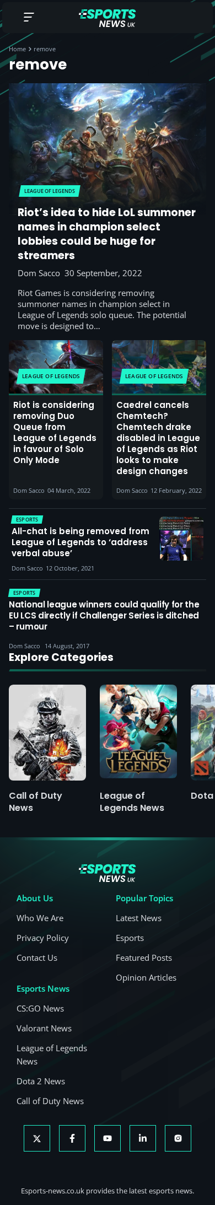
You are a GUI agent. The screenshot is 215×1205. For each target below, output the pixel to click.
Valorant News (44, 1028)
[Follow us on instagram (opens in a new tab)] (178, 1138)
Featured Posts (144, 957)
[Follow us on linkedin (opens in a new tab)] (143, 1138)
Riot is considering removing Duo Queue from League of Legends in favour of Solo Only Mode (54, 433)
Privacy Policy (43, 937)
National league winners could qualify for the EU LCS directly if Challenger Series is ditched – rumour (104, 615)
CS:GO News (40, 1008)
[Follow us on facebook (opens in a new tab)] (72, 1138)
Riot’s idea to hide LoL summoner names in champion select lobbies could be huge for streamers (107, 234)
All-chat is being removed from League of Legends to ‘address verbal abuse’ (80, 542)
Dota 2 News (41, 1080)
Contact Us (37, 957)
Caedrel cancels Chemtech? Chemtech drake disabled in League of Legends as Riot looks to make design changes (158, 438)
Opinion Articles (146, 977)
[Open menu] (28, 18)
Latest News (139, 917)
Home (17, 49)
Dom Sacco (39, 272)
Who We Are (40, 917)
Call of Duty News (35, 802)
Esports (130, 937)
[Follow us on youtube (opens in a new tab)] (107, 1138)
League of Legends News (132, 802)
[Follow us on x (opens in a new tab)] (37, 1138)
